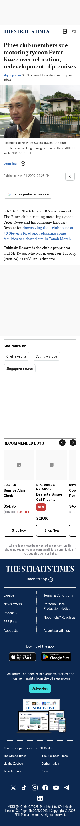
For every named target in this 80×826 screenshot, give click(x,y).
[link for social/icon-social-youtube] (56, 787)
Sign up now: (12, 75)
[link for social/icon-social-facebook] (45, 787)
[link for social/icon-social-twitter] (13, 787)
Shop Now (19, 530)
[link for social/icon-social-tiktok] (24, 787)
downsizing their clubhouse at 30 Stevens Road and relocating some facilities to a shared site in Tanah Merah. (38, 233)
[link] (26, 31)
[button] (64, 31)
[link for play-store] (56, 656)
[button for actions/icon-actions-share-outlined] (70, 176)
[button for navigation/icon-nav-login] (64, 31)
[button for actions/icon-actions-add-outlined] (23, 163)
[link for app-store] (23, 656)
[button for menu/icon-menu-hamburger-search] (73, 31)
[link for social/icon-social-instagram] (34, 787)
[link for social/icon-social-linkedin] (40, 798)
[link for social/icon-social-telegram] (66, 787)
